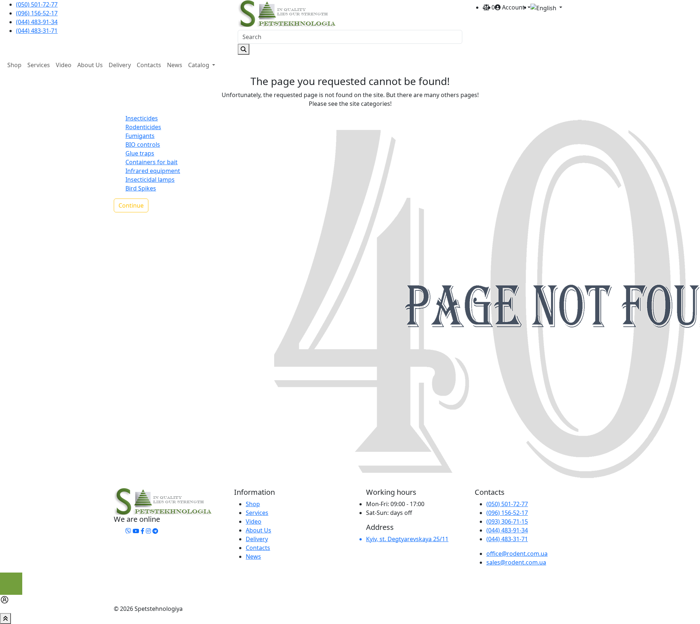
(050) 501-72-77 (37, 4)
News (174, 65)
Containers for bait (151, 162)
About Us (90, 65)
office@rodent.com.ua (517, 554)
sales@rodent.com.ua (516, 562)
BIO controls (142, 144)
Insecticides (141, 118)
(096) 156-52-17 (37, 13)
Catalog (199, 65)
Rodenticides (143, 127)
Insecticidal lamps (150, 180)
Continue (131, 205)
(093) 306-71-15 (507, 521)
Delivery (120, 65)
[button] (546, 7)
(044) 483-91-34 (37, 22)
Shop (14, 65)
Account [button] (513, 7)
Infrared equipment (152, 171)
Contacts (149, 65)
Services (38, 65)
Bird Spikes (140, 188)
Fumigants (140, 136)
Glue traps (139, 153)
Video (63, 65)
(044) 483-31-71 (37, 31)
